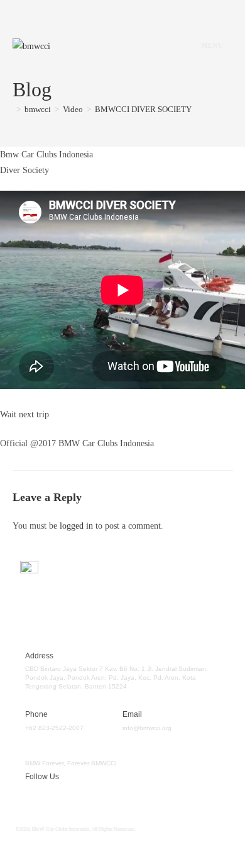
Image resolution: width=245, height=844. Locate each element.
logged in (76, 526)
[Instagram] (68, 797)
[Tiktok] (142, 797)
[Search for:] (228, 45)
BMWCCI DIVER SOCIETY (143, 109)
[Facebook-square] (31, 797)
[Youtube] (105, 797)
